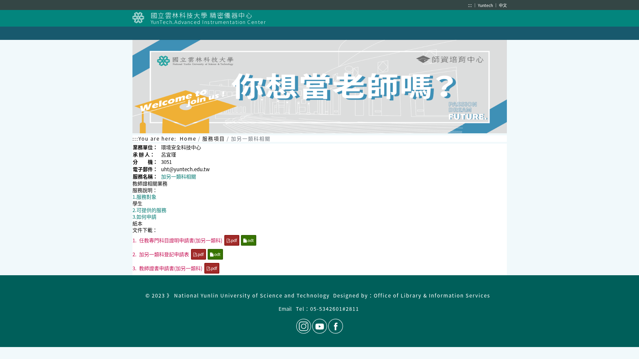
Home (188, 138)
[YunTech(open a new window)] (141, 17)
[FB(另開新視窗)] (335, 326)
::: (470, 5)
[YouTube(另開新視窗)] (319, 326)
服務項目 (213, 138)
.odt (250, 240)
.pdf (233, 240)
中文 (503, 5)
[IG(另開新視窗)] (303, 326)
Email (285, 308)
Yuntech (486, 5)
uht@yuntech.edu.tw (185, 169)
